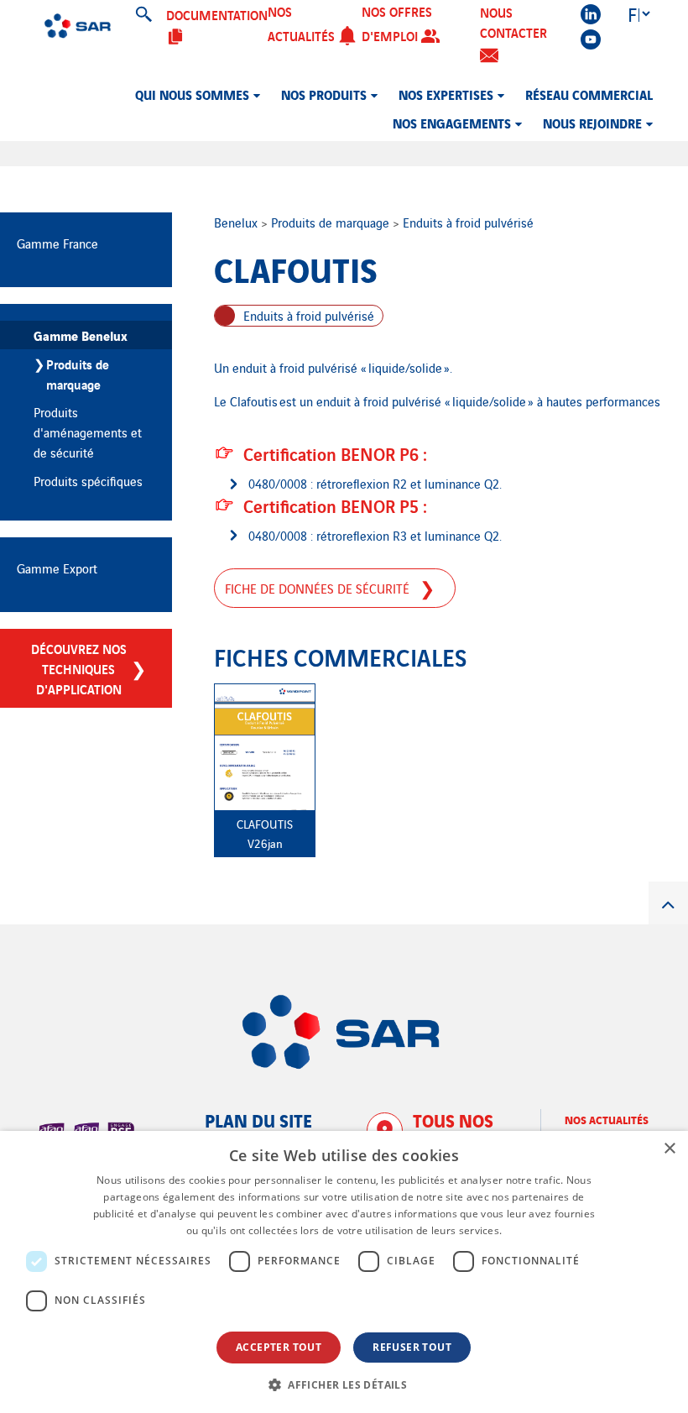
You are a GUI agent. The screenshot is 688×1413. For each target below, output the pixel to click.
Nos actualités (607, 1119)
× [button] (669, 1149)
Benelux (237, 222)
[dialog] (344, 1272)
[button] (344, 1384)
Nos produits (324, 94)
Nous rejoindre (592, 122)
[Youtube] (591, 39)
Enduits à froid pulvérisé (468, 222)
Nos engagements (452, 122)
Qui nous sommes (192, 94)
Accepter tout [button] (278, 1347)
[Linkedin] (591, 14)
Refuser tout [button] (412, 1347)
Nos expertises (446, 94)
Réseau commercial (589, 94)
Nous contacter (513, 22)
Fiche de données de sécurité (317, 588)
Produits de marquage (332, 222)
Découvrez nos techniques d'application (79, 668)
